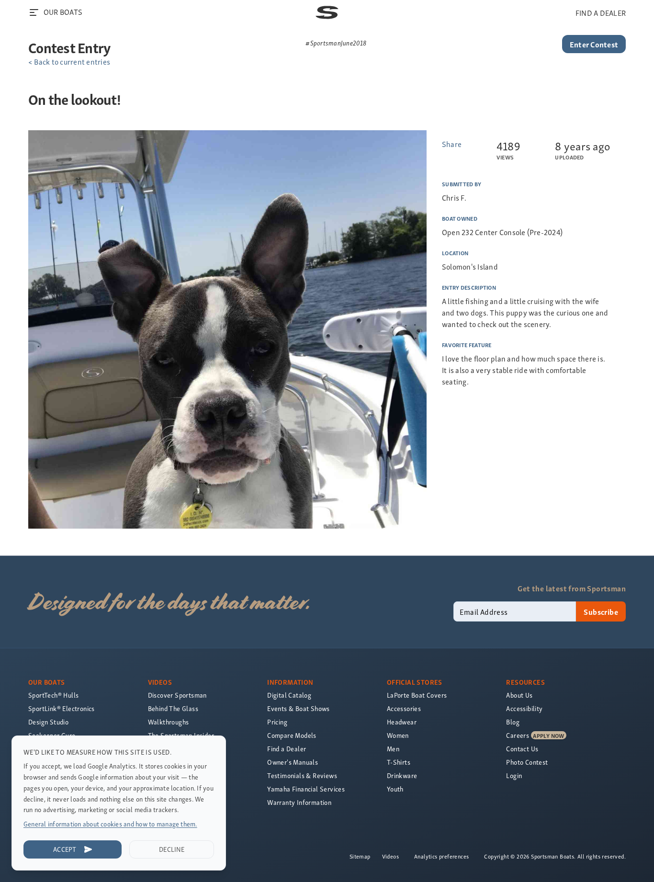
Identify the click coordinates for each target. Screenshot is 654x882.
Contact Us (522, 748)
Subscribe (601, 611)
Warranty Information (299, 802)
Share (452, 143)
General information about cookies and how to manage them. (110, 823)
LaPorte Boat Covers (417, 695)
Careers (517, 735)
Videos (390, 856)
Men (393, 748)
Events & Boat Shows (298, 708)
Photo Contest (527, 762)
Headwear (402, 721)
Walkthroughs (168, 721)
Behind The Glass (173, 708)
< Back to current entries (69, 61)
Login (514, 775)
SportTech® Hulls (53, 695)
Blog (512, 721)
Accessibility (524, 708)
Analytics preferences (441, 856)
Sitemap (360, 856)
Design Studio (48, 721)
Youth (395, 788)
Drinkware (402, 775)
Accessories (404, 708)
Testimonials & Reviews (302, 775)
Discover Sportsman (177, 695)
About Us (519, 695)
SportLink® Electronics (61, 708)
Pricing (277, 721)
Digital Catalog (289, 695)
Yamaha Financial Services (306, 788)
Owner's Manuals (292, 762)
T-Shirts (398, 762)
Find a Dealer (286, 748)
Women (398, 735)
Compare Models (291, 735)
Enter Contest (594, 44)
